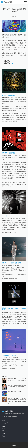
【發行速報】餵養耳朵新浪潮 (14, 391)
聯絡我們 (3, 430)
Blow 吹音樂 (4, 423)
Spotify (13, 63)
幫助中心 (3, 428)
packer (10, 2)
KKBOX (14, 61)
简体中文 (3, 436)
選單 (26, 1)
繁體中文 (3, 435)
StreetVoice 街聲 (5, 422)
